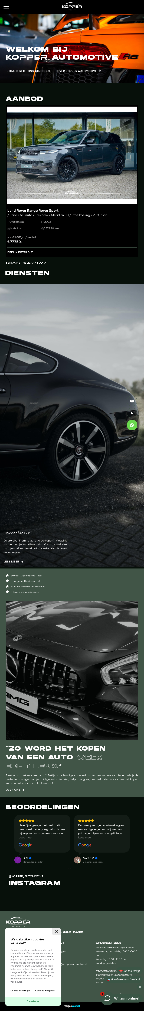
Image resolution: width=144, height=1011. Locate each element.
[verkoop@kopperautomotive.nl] (132, 401)
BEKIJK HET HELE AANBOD (24, 262)
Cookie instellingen (21, 990)
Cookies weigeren (45, 990)
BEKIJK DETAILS (18, 252)
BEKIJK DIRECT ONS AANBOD (26, 71)
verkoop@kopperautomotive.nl (69, 964)
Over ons (13, 790)
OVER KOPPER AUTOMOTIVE (77, 71)
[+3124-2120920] (132, 425)
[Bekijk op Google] (25, 845)
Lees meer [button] (25, 838)
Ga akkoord (33, 1001)
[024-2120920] (132, 413)
